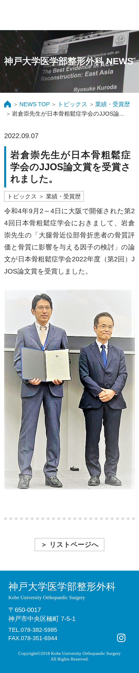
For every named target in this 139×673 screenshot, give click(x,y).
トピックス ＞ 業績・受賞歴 (44, 196)
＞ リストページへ (70, 544)
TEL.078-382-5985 (32, 630)
